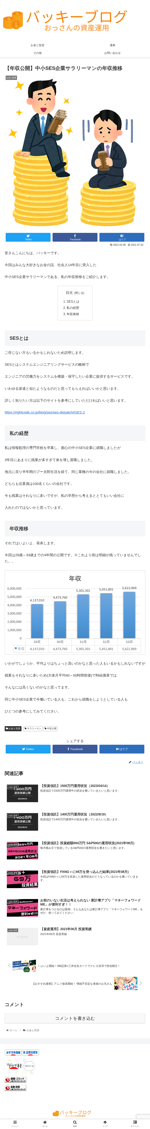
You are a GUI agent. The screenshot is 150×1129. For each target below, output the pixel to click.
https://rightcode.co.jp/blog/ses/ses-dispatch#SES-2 (45, 412)
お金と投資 (14, 728)
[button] (138, 633)
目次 (69, 293)
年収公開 (51, 728)
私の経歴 (73, 307)
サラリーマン (34, 728)
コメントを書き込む (75, 1018)
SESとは (73, 301)
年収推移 (73, 314)
